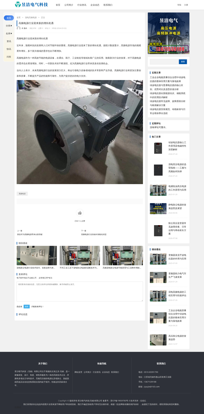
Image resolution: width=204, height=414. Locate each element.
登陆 (179, 4)
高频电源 (21, 38)
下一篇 (83, 230)
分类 (8, 25)
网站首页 (78, 372)
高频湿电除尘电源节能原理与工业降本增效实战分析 (125, 267)
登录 (26, 306)
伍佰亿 (143, 400)
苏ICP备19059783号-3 (120, 400)
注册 (186, 4)
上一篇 (19, 230)
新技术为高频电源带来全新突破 (29, 234)
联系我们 (108, 4)
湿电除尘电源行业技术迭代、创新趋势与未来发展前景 (40, 267)
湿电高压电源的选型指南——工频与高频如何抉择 (177, 168)
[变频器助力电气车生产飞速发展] (158, 277)
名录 (8, 33)
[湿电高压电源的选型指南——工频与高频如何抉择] (158, 170)
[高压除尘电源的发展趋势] (158, 339)
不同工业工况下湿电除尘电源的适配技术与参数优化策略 (84, 267)
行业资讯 (81, 4)
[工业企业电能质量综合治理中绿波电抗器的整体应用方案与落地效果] (158, 317)
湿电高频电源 (31, 17)
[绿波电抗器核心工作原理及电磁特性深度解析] (158, 148)
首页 (58, 4)
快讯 (9, 49)
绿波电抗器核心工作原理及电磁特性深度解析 (177, 146)
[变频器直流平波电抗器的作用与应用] (158, 259)
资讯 (9, 41)
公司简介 (68, 4)
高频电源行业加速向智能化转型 (93, 234)
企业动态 (94, 4)
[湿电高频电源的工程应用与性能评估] (158, 295)
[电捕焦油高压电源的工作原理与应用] (158, 190)
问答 (9, 56)
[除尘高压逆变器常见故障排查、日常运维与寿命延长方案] (158, 230)
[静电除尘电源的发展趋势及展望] (158, 208)
